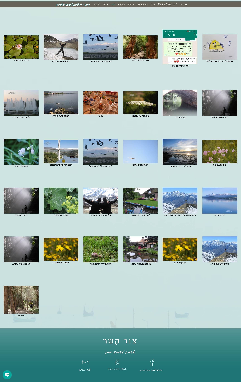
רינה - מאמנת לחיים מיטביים (73, 4)
